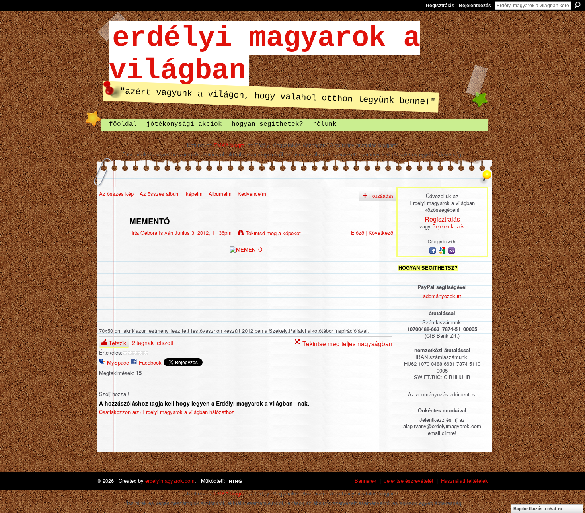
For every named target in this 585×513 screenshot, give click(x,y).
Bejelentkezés (475, 5)
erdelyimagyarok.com (170, 480)
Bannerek (365, 480)
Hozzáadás (381, 196)
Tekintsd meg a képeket (273, 233)
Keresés (577, 5)
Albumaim (220, 193)
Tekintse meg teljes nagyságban (347, 343)
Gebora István (156, 232)
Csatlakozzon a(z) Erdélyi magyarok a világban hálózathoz (166, 411)
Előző (357, 232)
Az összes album (160, 193)
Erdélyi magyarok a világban (264, 54)
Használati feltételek (464, 480)
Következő (381, 232)
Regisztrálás (440, 5)
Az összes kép (116, 193)
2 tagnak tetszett (153, 343)
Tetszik (117, 343)
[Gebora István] (112, 238)
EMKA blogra (229, 145)
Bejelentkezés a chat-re (537, 508)
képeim (194, 193)
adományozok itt (442, 296)
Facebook (150, 362)
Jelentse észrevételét (408, 480)
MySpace (118, 362)
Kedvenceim (252, 193)
